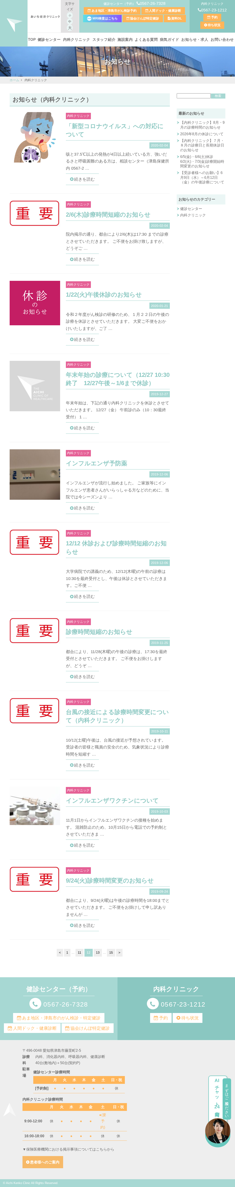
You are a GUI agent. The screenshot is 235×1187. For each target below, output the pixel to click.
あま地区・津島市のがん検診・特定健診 (61, 1018)
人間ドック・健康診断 (165, 10)
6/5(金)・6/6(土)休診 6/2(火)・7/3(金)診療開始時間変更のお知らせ (202, 161)
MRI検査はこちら (105, 18)
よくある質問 (146, 39)
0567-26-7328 (152, 3)
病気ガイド (169, 39)
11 (79, 952)
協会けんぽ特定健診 (144, 18)
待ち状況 (214, 25)
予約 (214, 17)
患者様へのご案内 (44, 1162)
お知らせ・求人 (194, 39)
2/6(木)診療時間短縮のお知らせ (108, 214)
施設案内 (125, 39)
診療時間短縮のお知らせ (99, 632)
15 (111, 952)
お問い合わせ (222, 39)
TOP (32, 39)
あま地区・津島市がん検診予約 (114, 10)
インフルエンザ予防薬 (96, 463)
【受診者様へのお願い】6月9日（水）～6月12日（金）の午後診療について (202, 177)
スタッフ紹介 (104, 39)
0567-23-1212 (214, 10)
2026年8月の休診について (202, 134)
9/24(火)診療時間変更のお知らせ (110, 880)
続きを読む (84, 179)
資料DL (176, 18)
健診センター (49, 39)
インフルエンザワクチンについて (112, 800)
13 (98, 952)
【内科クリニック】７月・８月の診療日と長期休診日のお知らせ (202, 145)
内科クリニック (76, 39)
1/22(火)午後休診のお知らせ (104, 294)
